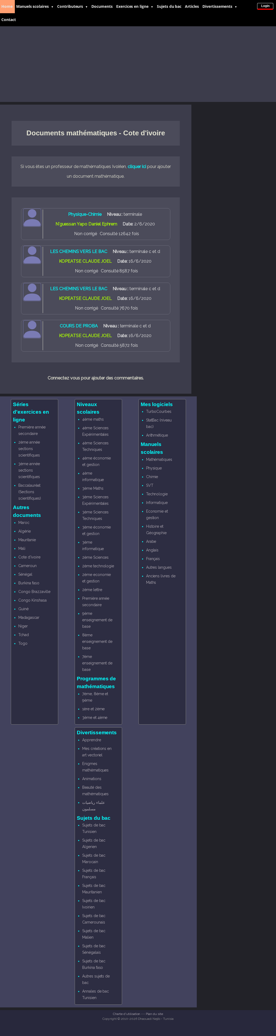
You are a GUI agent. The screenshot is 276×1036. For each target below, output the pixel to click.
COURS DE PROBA (79, 325)
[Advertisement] (138, 64)
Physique (154, 468)
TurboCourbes (158, 411)
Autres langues (159, 567)
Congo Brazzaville (34, 591)
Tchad (23, 635)
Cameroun (27, 566)
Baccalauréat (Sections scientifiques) (29, 491)
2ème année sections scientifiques (29, 448)
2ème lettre (92, 590)
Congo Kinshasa (32, 600)
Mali (21, 548)
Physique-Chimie (84, 214)
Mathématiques (159, 459)
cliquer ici (137, 166)
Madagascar (28, 617)
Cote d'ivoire (29, 557)
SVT (149, 485)
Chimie (152, 477)
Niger (23, 626)
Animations (91, 779)
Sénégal (25, 574)
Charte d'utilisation (126, 1014)
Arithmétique (157, 435)
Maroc (23, 522)
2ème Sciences (95, 557)
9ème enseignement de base (97, 620)
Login (265, 6)
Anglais (152, 550)
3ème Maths (93, 488)
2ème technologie (98, 566)
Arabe (151, 541)
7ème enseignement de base (97, 663)
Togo (22, 643)
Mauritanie (27, 540)
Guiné (23, 609)
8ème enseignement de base (97, 641)
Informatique (157, 502)
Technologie (157, 494)
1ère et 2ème (93, 709)
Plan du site (154, 1014)
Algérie (24, 531)
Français (153, 559)
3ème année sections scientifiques (29, 470)
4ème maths (93, 419)
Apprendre (91, 740)
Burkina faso (28, 583)
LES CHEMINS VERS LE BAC (78, 251)
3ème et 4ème (94, 717)
